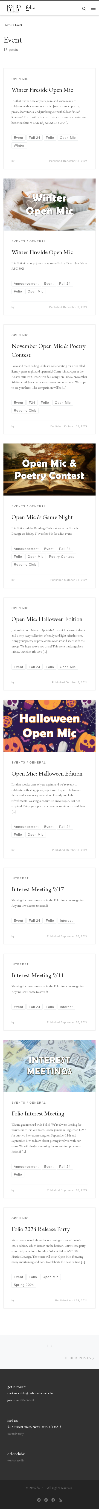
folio (40, 1488)
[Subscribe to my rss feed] (60, 1500)
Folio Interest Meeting (38, 1113)
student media (15, 1460)
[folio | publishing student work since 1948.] (13, 7)
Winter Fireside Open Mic (42, 90)
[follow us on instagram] (46, 1500)
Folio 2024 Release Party (41, 1229)
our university (15, 1433)
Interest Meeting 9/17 (38, 889)
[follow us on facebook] (53, 1500)
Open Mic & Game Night (42, 517)
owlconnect (27, 1400)
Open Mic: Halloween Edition (47, 619)
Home (7, 25)
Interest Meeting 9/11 (38, 975)
